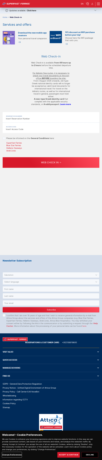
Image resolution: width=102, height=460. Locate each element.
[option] (26, 38)
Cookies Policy (9, 403)
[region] (51, 445)
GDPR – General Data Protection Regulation (22, 384)
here (84, 326)
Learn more (65, 104)
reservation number (14, 116)
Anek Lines (11, 151)
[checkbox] (4, 138)
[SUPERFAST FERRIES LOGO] (16, 4)
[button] (51, 275)
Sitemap (6, 407)
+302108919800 (69, 342)
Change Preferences (12, 455)
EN (82, 4)
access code (11, 127)
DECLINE (90, 455)
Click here (31, 10)
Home (5, 17)
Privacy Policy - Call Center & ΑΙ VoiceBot (21, 392)
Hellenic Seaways (14, 148)
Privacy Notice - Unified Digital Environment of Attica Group (29, 388)
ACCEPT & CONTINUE (68, 455)
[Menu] (98, 4)
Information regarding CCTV (15, 399)
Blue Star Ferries (13, 145)
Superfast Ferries (14, 143)
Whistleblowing (9, 395)
